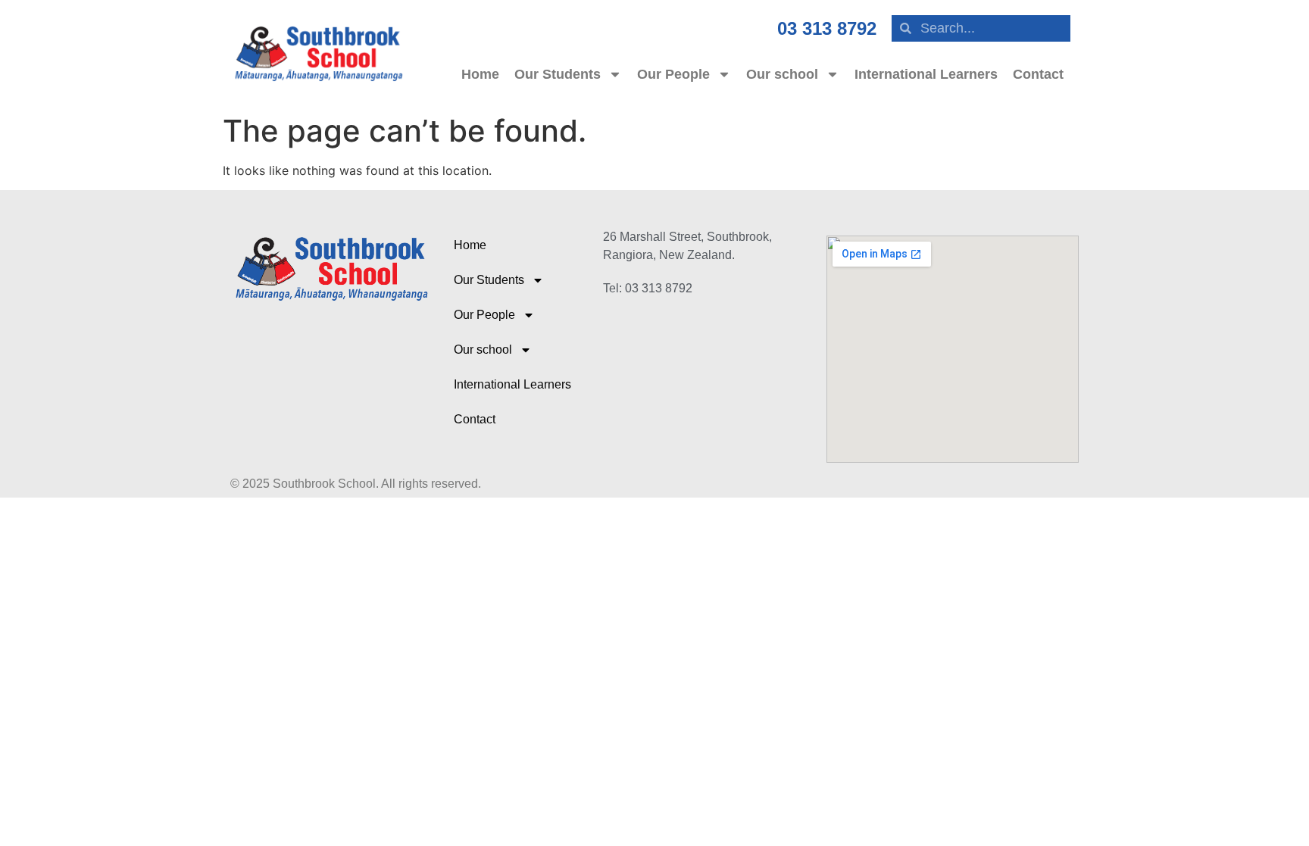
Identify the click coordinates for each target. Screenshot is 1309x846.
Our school (782, 74)
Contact (1038, 74)
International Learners (926, 74)
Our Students (557, 74)
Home (480, 74)
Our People (673, 74)
